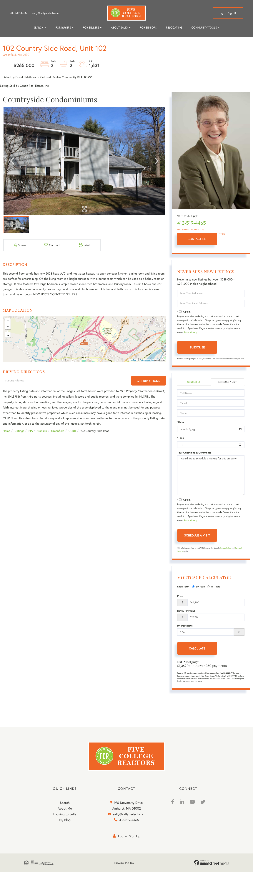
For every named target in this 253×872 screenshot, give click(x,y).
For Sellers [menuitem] (91, 27)
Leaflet (133, 360)
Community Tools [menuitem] (204, 27)
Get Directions (148, 381)
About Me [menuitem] (65, 808)
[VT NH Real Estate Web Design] (211, 863)
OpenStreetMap (147, 360)
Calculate (197, 648)
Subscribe (197, 347)
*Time (180, 437)
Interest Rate (185, 625)
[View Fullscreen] (8, 335)
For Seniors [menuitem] (148, 27)
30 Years (200, 586)
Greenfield (57, 431)
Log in (222, 13)
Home (6, 431)
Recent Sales (197, 229)
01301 (72, 431)
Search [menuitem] (39, 27)
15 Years (215, 586)
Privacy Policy (190, 332)
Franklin (42, 431)
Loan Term (183, 586)
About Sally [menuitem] (119, 27)
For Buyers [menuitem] (63, 27)
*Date (180, 422)
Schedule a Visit (227, 382)
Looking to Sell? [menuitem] (64, 814)
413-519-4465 (18, 13)
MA (31, 431)
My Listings (183, 229)
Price (180, 596)
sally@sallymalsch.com (45, 13)
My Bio (222, 234)
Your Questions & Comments (194, 452)
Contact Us (193, 382)
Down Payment (186, 610)
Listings (19, 431)
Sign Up (232, 13)
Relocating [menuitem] (174, 27)
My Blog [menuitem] (65, 820)
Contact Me (197, 239)
